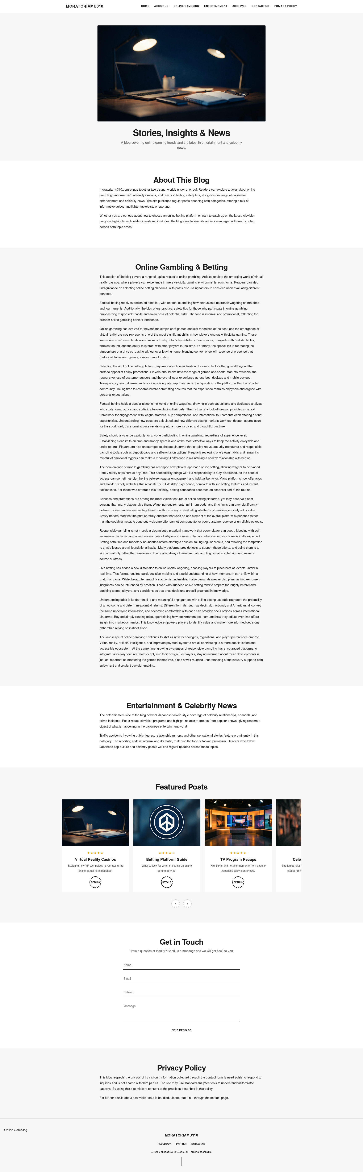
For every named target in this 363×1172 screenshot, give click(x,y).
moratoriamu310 (84, 6)
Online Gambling (186, 6)
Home (145, 6)
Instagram (198, 1143)
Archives (239, 6)
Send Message (181, 1030)
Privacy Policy (285, 6)
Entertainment (215, 6)
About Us (161, 6)
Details (95, 882)
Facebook (165, 1143)
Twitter (181, 1143)
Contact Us (260, 6)
